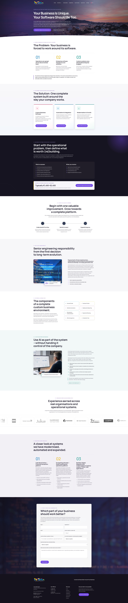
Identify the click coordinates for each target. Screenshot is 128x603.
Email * (42, 530)
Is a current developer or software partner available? (73, 536)
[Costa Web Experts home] (39, 2)
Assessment (65, 2)
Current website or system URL (70, 530)
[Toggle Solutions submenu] (61, 2)
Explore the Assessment (41, 125)
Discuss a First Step (61, 125)
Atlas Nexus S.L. (39, 593)
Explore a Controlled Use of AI (74, 382)
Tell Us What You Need (82, 125)
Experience (83, 2)
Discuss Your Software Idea (58, 30)
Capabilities (71, 2)
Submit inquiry (45, 562)
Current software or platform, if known (47, 536)
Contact (87, 2)
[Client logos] (64, 420)
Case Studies (77, 2)
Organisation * (67, 524)
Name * (42, 524)
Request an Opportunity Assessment (42, 30)
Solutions (59, 2)
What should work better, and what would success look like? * (51, 547)
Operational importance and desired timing (48, 542)
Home (55, 2)
